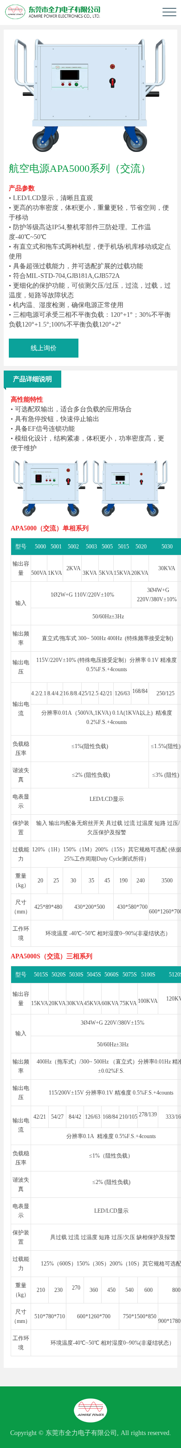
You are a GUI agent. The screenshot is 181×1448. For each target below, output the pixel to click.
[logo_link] (53, 11)
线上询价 (44, 348)
